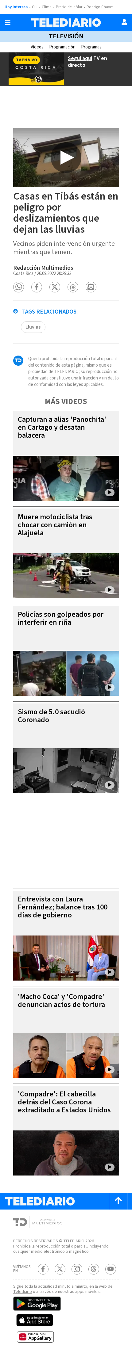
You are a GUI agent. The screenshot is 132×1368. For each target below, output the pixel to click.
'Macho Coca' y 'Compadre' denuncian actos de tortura (61, 1000)
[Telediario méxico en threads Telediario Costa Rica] (93, 1269)
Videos (37, 47)
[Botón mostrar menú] (8, 23)
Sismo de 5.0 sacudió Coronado (51, 716)
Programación (62, 47)
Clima (47, 7)
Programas (91, 47)
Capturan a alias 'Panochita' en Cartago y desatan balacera (62, 427)
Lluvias (33, 327)
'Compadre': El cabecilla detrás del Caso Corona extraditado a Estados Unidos (64, 1102)
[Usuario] (124, 22)
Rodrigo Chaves (100, 7)
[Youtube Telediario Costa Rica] (110, 1269)
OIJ (34, 7)
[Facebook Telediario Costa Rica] (43, 1269)
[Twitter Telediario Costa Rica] (60, 1269)
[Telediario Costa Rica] (66, 22)
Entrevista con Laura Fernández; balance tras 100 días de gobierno (62, 907)
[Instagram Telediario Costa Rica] (77, 1269)
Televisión (66, 36)
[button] (19, 287)
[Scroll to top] (118, 1201)
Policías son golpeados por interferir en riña (60, 618)
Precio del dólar (69, 7)
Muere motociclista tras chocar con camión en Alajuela (55, 525)
